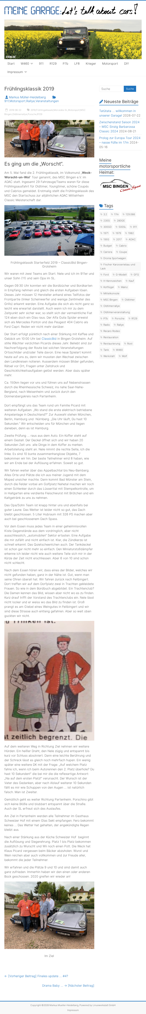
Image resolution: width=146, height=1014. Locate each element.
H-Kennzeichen (112, 280)
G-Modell (121, 274)
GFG (136, 274)
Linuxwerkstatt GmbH (104, 1005)
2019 (33, 110)
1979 (118, 233)
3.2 (105, 214)
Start (11, 63)
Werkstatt (109, 356)
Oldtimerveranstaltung (116, 312)
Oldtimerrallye (19, 114)
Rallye (30, 101)
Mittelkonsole (111, 293)
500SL (122, 226)
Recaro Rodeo (111, 330)
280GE (121, 220)
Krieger (91, 63)
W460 (25, 63)
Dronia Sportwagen (114, 258)
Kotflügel (108, 287)
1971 (106, 233)
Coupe (123, 251)
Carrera (107, 251)
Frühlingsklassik (44, 110)
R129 (53, 63)
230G (106, 220)
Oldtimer (130, 299)
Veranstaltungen (47, 101)
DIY (126, 63)
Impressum (15, 72)
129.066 (130, 214)
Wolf (124, 356)
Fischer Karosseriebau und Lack (117, 266)
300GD (107, 226)
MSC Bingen (110, 299)
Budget (107, 245)
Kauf (131, 280)
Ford (106, 274)
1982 (131, 233)
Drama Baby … (68, 985)
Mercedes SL (60, 110)
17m (116, 214)
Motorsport (110, 63)
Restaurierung (111, 343)
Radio (106, 324)
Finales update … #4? (36, 976)
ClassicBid (49, 338)
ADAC (132, 239)
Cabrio (123, 245)
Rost (130, 343)
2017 (119, 239)
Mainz (124, 287)
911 (41, 63)
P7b (65, 63)
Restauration (110, 337)
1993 (106, 239)
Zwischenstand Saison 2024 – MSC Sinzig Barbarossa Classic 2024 (119, 126)
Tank (106, 349)
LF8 (77, 63)
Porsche (32, 114)
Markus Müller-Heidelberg (27, 97)
